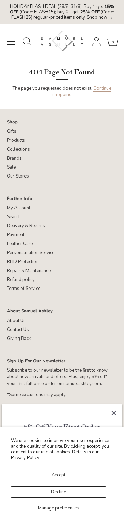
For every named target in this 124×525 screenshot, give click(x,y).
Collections (18, 149)
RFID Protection (23, 262)
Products (16, 140)
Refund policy (21, 279)
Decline (58, 492)
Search (14, 217)
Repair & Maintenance (29, 270)
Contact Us (18, 329)
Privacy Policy (25, 458)
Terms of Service (23, 288)
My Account (18, 208)
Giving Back (19, 338)
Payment (15, 235)
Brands (14, 158)
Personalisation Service (30, 253)
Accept (58, 475)
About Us (16, 320)
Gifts (12, 131)
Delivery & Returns (26, 226)
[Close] (113, 413)
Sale (11, 167)
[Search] (26, 42)
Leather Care (20, 244)
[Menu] (11, 41)
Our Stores (18, 176)
